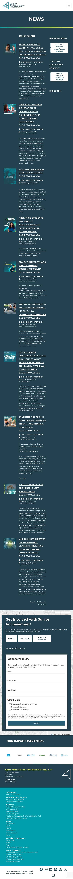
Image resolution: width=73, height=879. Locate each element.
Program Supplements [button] (15, 799)
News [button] (8, 835)
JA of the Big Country (14, 854)
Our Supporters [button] (12, 809)
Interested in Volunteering (20, 710)
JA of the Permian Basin (15, 859)
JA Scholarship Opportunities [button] (17, 847)
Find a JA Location (13, 861)
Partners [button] (10, 805)
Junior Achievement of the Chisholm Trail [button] (22, 852)
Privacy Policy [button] (27, 871)
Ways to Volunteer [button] (13, 794)
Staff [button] (8, 826)
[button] (41, 869)
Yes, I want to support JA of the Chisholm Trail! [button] (23, 816)
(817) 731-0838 (10, 781)
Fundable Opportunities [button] (15, 807)
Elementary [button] (10, 840)
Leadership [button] (10, 823)
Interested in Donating (18, 707)
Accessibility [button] (10, 873)
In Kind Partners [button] (12, 811)
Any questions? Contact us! (15, 648)
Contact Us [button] (10, 779)
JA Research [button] (10, 830)
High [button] (8, 845)
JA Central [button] (29, 873)
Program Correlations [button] (14, 802)
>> (45, 604)
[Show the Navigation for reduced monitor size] (68, 5)
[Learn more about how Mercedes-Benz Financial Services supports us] (31, 756)
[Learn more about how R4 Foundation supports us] (53, 756)
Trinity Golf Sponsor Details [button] (16, 818)
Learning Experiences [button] (15, 838)
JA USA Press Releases (59, 50)
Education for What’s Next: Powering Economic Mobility (32, 265)
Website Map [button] (20, 873)
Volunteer (24, 638)
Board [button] (8, 828)
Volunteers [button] (11, 792)
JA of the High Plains (14, 857)
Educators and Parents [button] (16, 797)
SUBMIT (36, 723)
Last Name (12, 690)
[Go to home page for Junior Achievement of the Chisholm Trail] (14, 5)
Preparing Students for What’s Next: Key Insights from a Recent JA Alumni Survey (31, 225)
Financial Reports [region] (12, 814)
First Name (12, 680)
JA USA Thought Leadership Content (59, 77)
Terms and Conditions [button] (13, 871)
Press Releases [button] (11, 833)
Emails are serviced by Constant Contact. (44, 718)
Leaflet (51, 734)
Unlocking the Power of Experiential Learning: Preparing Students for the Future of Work (32, 546)
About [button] (9, 821)
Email (10, 671)
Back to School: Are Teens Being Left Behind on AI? (31, 488)
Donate (11, 638)
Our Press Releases (59, 45)
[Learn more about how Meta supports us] (42, 756)
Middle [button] (8, 843)
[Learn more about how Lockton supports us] (19, 756)
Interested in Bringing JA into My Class (24, 704)
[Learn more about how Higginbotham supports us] (8, 756)
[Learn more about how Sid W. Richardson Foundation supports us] (64, 756)
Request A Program (42, 639)
